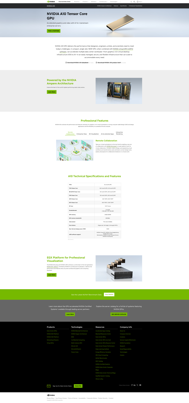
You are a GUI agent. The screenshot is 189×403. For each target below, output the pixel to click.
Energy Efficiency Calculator (103, 352)
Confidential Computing (78, 340)
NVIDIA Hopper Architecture (79, 334)
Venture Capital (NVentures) (127, 340)
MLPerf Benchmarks (101, 358)
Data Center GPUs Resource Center (105, 343)
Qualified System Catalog (103, 376)
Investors (122, 337)
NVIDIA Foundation (125, 343)
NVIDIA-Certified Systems (103, 364)
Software (93, 1)
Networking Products (53, 340)
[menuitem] (64, 1)
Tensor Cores (74, 352)
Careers (122, 355)
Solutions (76, 1)
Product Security (102, 398)
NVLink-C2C (74, 346)
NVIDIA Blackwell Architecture (79, 331)
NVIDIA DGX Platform (53, 334)
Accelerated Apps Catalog (103, 331)
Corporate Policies (92, 398)
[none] (131, 1)
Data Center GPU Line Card (103, 340)
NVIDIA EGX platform (52, 266)
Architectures (103, 1)
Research (122, 346)
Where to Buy (99, 379)
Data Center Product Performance (105, 346)
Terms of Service (72, 398)
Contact (111, 398)
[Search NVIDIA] (131, 1)
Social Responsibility (125, 349)
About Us (122, 331)
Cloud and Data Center (64, 1)
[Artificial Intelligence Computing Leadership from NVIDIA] (51, 1)
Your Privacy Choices (61, 398)
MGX (72, 337)
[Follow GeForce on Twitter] (137, 385)
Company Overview (125, 334)
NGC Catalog (99, 361)
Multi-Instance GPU (76, 343)
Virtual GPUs (50, 343)
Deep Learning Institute (102, 349)
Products (85, 1)
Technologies (113, 1)
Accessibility (82, 398)
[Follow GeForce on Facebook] (132, 385)
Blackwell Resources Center (103, 334)
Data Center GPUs (52, 331)
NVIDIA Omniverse (111, 146)
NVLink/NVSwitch (76, 349)
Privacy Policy (50, 398)
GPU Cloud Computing (102, 355)
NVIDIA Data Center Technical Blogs (106, 373)
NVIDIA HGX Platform (53, 337)
